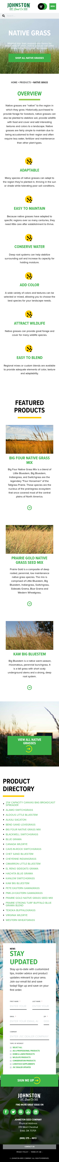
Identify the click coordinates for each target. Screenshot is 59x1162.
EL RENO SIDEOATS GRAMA (22, 868)
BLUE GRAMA (14, 839)
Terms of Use (36, 1152)
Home (14, 82)
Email (13, 1017)
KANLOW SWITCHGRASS (20, 878)
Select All (17, 1047)
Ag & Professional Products (26, 1050)
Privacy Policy (22, 1152)
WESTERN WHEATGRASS (20, 920)
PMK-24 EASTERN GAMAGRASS (24, 893)
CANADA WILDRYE (16, 844)
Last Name (37, 1002)
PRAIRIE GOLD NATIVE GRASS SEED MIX (29, 898)
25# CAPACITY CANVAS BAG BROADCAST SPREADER (30, 803)
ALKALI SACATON (16, 819)
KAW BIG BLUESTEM (17, 883)
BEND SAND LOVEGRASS (21, 824)
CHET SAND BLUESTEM (19, 854)
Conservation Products (24, 1060)
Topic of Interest (16, 1044)
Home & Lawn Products (24, 1054)
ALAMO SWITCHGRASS (19, 810)
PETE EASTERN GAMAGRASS (23, 888)
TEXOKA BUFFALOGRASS (21, 910)
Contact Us (30, 1147)
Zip (46, 1017)
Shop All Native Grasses (29, 58)
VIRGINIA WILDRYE (16, 915)
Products (25, 82)
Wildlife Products (22, 1057)
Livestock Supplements (24, 1064)
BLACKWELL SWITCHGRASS (22, 834)
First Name (15, 1002)
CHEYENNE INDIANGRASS (21, 859)
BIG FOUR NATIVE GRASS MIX (23, 829)
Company (13, 1032)
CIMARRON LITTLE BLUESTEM (23, 863)
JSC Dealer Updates (22, 1067)
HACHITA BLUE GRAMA (19, 873)
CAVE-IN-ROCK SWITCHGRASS (23, 849)
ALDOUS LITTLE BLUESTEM (22, 815)
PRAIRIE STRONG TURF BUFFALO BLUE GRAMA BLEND (28, 904)
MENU (53, 6)
